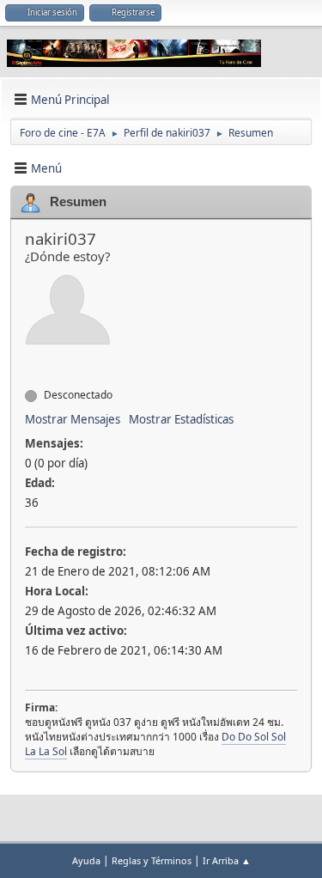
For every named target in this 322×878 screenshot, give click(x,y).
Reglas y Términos (151, 860)
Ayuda (86, 860)
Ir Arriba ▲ (227, 860)
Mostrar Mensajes (72, 419)
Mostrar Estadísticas (181, 419)
